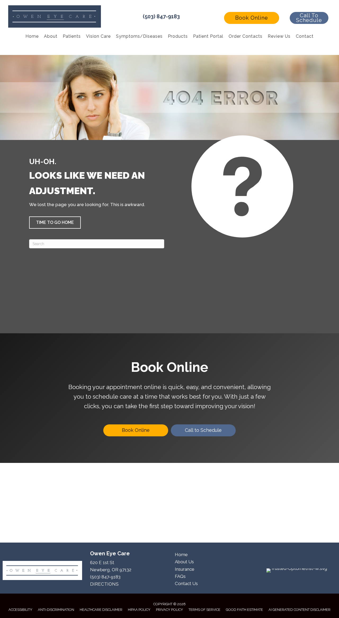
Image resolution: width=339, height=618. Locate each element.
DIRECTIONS (104, 584)
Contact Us (186, 583)
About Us (184, 561)
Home (181, 554)
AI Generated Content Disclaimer (300, 610)
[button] (251, 18)
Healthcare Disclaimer (101, 610)
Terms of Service (204, 610)
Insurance (184, 569)
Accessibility (20, 610)
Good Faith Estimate (244, 610)
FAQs (180, 576)
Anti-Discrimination (56, 610)
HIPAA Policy (139, 610)
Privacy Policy (169, 610)
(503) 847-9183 (161, 16)
